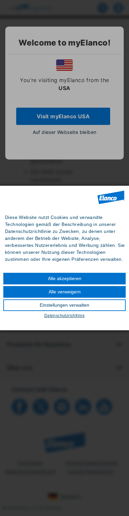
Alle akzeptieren (64, 278)
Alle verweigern (65, 291)
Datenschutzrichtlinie (64, 315)
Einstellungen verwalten (64, 305)
